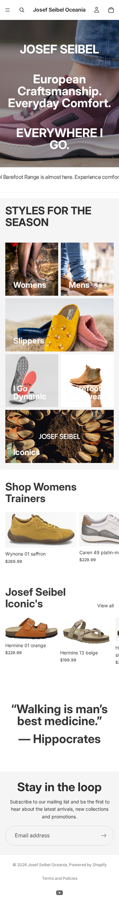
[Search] (22, 10)
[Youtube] (59, 893)
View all (105, 605)
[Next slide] (106, 538)
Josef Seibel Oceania (47, 864)
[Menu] (7, 10)
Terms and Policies (59, 878)
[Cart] (111, 10)
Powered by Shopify (88, 864)
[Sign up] (104, 836)
